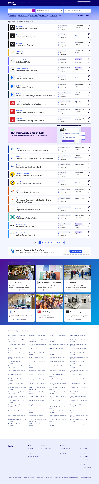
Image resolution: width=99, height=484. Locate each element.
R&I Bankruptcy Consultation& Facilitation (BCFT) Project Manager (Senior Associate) (33, 201)
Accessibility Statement (29, 477)
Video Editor (19, 54)
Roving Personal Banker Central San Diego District (31, 104)
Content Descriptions (33, 456)
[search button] (63, 3)
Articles (45, 3)
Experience (33, 15)
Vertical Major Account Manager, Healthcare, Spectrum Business (35, 95)
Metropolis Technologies (51, 283)
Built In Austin (83, 448)
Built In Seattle (83, 469)
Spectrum (18, 312)
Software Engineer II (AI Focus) (25, 226)
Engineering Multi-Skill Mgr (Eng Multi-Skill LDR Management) (34, 159)
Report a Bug (63, 453)
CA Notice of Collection (86, 477)
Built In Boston (83, 451)
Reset (60, 15)
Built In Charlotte (84, 453)
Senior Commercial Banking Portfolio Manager (30, 112)
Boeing (73, 283)
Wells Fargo (46, 312)
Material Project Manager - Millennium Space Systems (32, 150)
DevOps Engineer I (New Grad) (25, 45)
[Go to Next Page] (63, 242)
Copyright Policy (39, 477)
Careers (30, 451)
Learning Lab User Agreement (14, 477)
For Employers (83, 3)
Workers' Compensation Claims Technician (29, 175)
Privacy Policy (49, 477)
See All (88, 262)
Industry (43, 15)
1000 (58, 242)
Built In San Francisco (85, 467)
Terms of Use (57, 477)
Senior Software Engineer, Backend (26, 218)
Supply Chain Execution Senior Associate (28, 210)
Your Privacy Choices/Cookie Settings (70, 477)
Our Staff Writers (32, 453)
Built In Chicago (84, 456)
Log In (73, 3)
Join (69, 3)
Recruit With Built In (46, 448)
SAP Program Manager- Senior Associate (28, 192)
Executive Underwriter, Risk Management (28, 184)
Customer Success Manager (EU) (25, 235)
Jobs (39, 3)
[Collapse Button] (88, 28)
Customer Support (65, 448)
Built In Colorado (84, 459)
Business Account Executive (24, 79)
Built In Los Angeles (85, 461)
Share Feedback (64, 451)
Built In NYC (83, 464)
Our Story (30, 448)
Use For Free (17, 139)
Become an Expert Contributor (49, 451)
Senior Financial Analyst (23, 62)
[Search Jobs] (33, 10)
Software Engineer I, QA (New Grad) (26, 28)
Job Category (22, 15)
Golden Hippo (19, 283)
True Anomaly (75, 312)
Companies (32, 3)
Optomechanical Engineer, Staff (25, 37)
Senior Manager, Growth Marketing (26, 70)
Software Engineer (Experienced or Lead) (28, 167)
